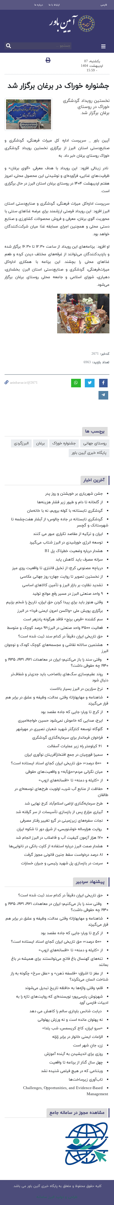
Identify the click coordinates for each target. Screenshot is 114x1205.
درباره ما (38, 5)
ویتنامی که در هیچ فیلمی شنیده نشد (72, 1071)
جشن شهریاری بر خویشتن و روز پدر (74, 494)
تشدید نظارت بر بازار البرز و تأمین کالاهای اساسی (62, 585)
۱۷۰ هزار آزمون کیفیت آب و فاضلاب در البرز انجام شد (59, 838)
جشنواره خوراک (64, 443)
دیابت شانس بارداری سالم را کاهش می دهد (66, 1011)
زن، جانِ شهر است (88, 1045)
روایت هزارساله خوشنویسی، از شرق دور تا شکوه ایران (60, 829)
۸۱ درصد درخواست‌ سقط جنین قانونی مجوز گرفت (63, 855)
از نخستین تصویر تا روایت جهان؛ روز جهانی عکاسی (61, 576)
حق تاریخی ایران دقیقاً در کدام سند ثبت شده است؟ (60, 636)
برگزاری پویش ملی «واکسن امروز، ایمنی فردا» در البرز (60, 611)
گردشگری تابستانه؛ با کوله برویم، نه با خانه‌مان (65, 511)
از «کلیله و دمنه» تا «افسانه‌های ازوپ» (71, 780)
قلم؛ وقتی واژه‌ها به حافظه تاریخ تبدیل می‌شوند (64, 988)
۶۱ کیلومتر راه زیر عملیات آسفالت (75, 746)
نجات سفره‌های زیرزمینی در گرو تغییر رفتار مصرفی (61, 820)
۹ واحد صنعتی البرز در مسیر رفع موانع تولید (68, 594)
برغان (40, 443)
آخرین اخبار (94, 480)
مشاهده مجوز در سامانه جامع (77, 1113)
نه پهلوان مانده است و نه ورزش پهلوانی (69, 1020)
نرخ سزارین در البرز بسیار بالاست (76, 689)
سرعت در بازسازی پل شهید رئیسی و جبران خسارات (62, 863)
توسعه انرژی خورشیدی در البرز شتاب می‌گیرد (66, 542)
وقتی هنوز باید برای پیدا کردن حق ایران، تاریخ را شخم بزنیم (54, 602)
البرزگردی (21, 443)
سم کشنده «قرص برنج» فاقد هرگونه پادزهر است (63, 619)
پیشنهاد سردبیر (90, 882)
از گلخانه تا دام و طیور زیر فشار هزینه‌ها (70, 502)
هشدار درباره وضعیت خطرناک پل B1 (74, 551)
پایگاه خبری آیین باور (89, 453)
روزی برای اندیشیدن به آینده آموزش (73, 1054)
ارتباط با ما (54, 5)
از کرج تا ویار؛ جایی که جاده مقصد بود (72, 712)
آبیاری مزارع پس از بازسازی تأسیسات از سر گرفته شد (59, 812)
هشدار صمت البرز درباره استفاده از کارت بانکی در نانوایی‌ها (56, 846)
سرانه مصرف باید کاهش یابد (79, 559)
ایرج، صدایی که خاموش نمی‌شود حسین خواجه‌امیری (60, 720)
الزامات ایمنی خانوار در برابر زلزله (77, 1037)
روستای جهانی (94, 443)
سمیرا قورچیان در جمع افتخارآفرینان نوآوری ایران (63, 755)
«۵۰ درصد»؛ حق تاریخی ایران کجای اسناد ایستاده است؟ (57, 763)
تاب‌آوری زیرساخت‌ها (86, 1079)
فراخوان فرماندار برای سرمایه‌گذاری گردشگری (67, 738)
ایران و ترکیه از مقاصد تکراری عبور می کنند (68, 534)
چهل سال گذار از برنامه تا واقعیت (76, 1062)
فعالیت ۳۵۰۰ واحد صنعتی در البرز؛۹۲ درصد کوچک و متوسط (55, 628)
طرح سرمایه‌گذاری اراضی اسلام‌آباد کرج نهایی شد (64, 803)
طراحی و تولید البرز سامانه (57, 1197)
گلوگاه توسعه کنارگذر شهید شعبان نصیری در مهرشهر (59, 729)
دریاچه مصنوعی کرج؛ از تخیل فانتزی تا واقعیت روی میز (57, 568)
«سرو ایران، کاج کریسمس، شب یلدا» (72, 1028)
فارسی (104, 5)
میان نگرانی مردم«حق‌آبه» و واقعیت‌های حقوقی (64, 772)
